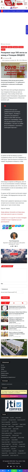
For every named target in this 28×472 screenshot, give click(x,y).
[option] (14, 256)
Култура (13, 437)
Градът (10, 47)
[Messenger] (19, 226)
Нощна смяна (6, 442)
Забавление (19, 426)
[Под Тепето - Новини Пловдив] (14, 8)
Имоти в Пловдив (6, 435)
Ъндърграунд (5, 455)
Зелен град (5, 430)
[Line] (9, 228)
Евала (4, 426)
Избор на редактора (7, 433)
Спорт (13, 448)
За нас (2, 365)
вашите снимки (14, 455)
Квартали (15, 435)
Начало (3, 44)
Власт (14, 422)
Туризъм (4, 453)
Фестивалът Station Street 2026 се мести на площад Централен (18, 312)
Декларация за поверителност (8, 377)
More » (17, 244)
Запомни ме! (5, 289)
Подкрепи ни (4, 375)
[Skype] (16, 226)
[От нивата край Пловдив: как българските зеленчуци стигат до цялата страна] (4, 327)
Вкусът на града (6, 422)
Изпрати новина (5, 373)
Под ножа (13, 446)
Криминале (5, 437)
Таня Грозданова (6, 58)
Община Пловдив (6, 444)
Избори (13, 430)
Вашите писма (21, 419)
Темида (21, 450)
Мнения (21, 437)
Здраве (15, 47)
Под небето (5, 446)
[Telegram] (3, 228)
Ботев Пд (4, 419)
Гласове (15, 424)
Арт (12, 417)
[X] (14, 246)
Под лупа (22, 444)
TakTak (2, 369)
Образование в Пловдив (17, 442)
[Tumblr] (9, 226)
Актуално (8, 44)
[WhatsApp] (22, 226)
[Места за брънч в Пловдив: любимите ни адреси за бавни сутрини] (4, 334)
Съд (14, 450)
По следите (22, 446)
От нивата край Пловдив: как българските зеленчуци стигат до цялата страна (18, 327)
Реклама (3, 367)
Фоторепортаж (22, 453)
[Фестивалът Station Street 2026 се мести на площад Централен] (4, 313)
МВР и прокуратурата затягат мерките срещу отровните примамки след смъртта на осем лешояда (14, 257)
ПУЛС (3, 49)
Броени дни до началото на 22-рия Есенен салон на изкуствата (17, 307)
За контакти (4, 371)
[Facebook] (3, 226)
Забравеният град (6, 428)
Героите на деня (6, 424)
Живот (11, 426)
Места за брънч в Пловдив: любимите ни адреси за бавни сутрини (17, 334)
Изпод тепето (18, 433)
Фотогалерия (12, 453)
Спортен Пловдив (6, 450)
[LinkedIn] (6, 226)
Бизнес (18, 417)
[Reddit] (13, 226)
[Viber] (6, 228)
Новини (21, 47)
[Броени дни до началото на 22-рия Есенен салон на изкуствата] (4, 308)
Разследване (5, 448)
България (14, 253)
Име (2, 283)
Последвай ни (14, 396)
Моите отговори (6, 439)
